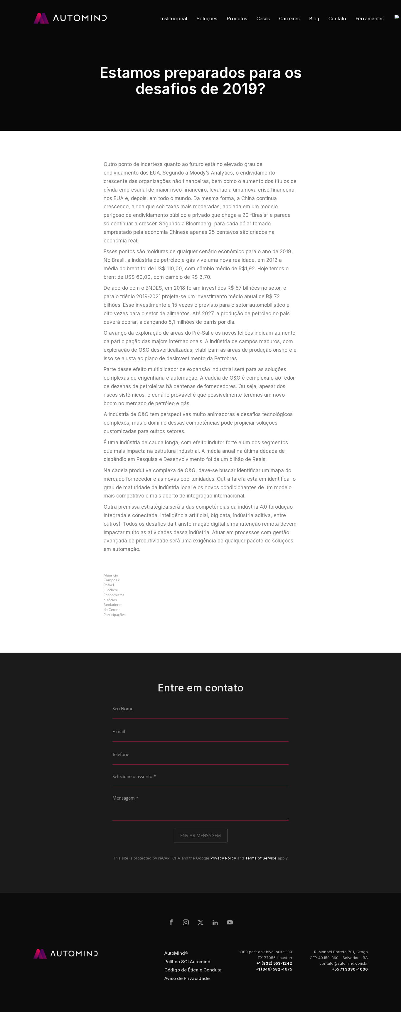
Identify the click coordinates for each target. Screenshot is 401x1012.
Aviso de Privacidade (187, 978)
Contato (337, 18)
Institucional (173, 18)
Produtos (237, 18)
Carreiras (289, 18)
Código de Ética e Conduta (193, 970)
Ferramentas (369, 18)
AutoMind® (176, 953)
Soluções (206, 18)
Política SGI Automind (187, 961)
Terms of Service (261, 858)
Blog (314, 18)
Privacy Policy (223, 858)
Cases (263, 18)
